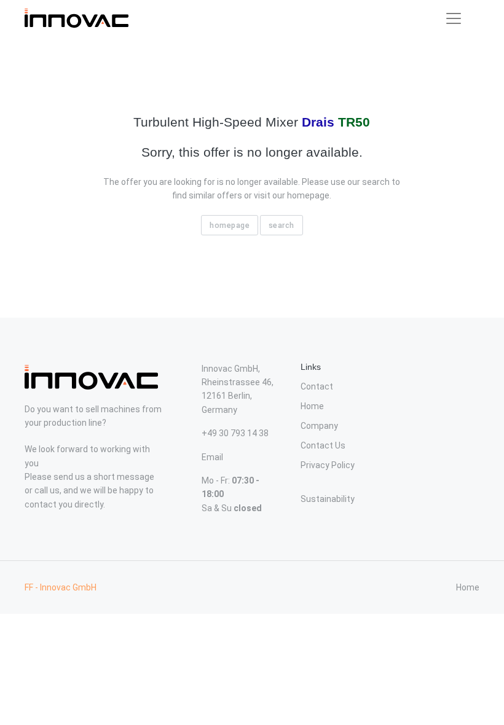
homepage (230, 225)
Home (312, 406)
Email (212, 457)
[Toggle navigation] (453, 18)
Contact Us (323, 445)
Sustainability (328, 499)
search (281, 225)
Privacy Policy (328, 465)
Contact (317, 386)
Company (319, 426)
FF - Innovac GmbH (60, 587)
